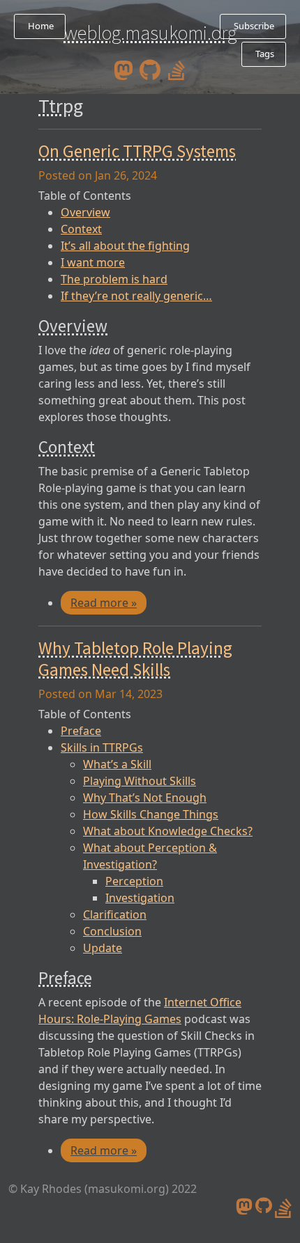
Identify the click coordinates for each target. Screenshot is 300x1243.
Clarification (115, 914)
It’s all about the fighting (125, 245)
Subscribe (253, 25)
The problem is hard (114, 279)
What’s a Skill (117, 764)
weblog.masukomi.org (150, 32)
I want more (93, 262)
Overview (85, 212)
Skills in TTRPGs (102, 747)
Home (40, 25)
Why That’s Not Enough (145, 797)
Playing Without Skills (139, 781)
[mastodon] (123, 68)
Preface (81, 730)
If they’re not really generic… (136, 295)
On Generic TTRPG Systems (137, 151)
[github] (150, 68)
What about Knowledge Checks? (168, 831)
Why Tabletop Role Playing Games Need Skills (135, 658)
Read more (103, 602)
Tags (263, 53)
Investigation (139, 897)
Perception (134, 881)
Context (81, 229)
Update (102, 948)
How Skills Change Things (150, 814)
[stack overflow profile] (176, 68)
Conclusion (112, 931)
